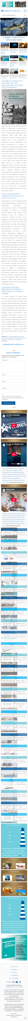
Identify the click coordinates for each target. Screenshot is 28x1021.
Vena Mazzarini (17, 339)
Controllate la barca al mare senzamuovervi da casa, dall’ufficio (20, 807)
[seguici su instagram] (13, 982)
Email (4, 381)
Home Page (14, 967)
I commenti (14, 975)
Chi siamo (14, 969)
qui (20, 855)
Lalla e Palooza (10, 339)
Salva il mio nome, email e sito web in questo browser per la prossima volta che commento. (13, 398)
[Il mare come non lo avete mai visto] (14, 27)
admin (17, 336)
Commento (5, 360)
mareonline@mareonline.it (16, 482)
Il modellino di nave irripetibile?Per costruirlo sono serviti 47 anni (21, 659)
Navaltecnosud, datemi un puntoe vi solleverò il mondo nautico (7, 727)
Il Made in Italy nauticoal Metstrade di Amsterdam (13, 65)
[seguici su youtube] (16, 982)
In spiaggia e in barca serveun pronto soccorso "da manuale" (7, 750)
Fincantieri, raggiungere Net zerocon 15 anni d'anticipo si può (20, 568)
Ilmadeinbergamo (10, 987)
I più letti (14, 972)
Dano (14, 338)
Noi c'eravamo (14, 978)
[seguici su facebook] (20, 982)
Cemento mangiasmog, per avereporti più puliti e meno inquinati (7, 807)
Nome (4, 374)
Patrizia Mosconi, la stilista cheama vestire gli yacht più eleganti (20, 705)
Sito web (4, 388)
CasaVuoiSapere (19, 987)
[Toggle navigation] (25, 10)
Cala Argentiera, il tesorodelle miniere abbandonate (5, 52)
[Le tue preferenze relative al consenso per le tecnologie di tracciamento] (25, 1018)
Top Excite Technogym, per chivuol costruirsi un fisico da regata (7, 784)
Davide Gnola (19, 338)
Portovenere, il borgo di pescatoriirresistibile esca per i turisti (20, 819)
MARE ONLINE (14, 1013)
